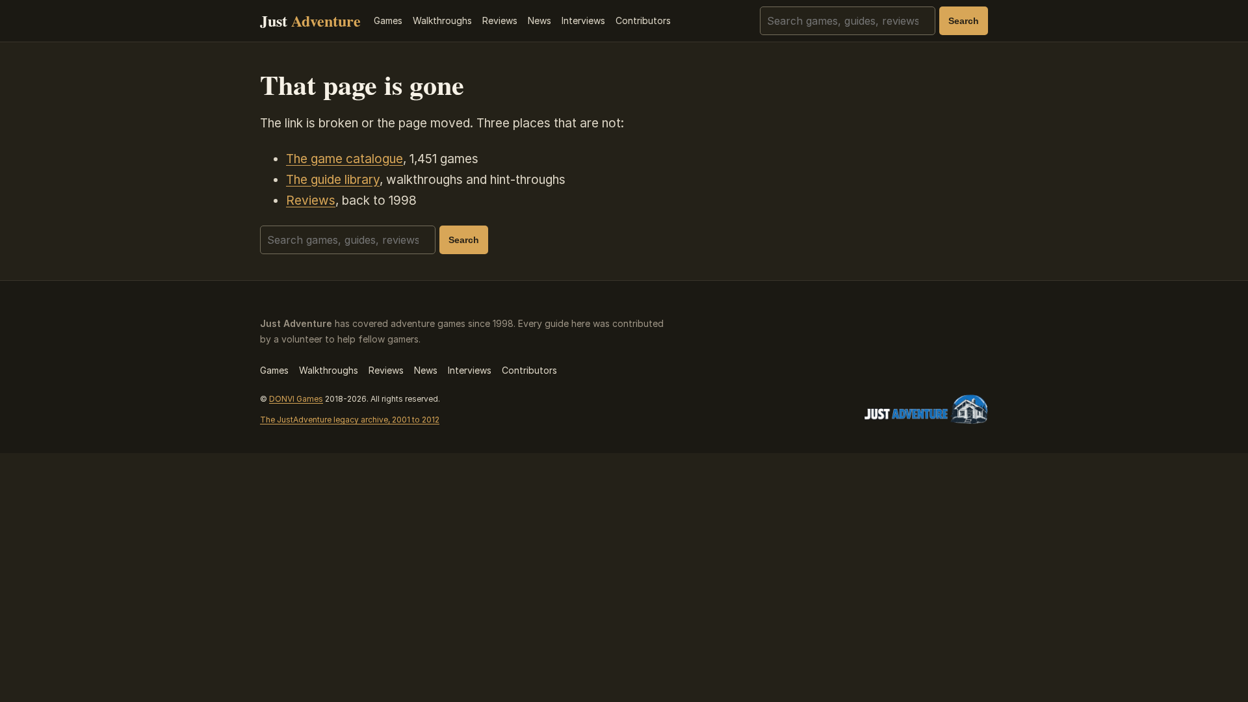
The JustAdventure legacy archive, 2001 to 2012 (349, 419)
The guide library (333, 179)
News (539, 20)
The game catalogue (344, 158)
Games (388, 20)
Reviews (499, 20)
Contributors (643, 20)
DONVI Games (296, 399)
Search (963, 21)
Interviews (583, 20)
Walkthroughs (442, 20)
